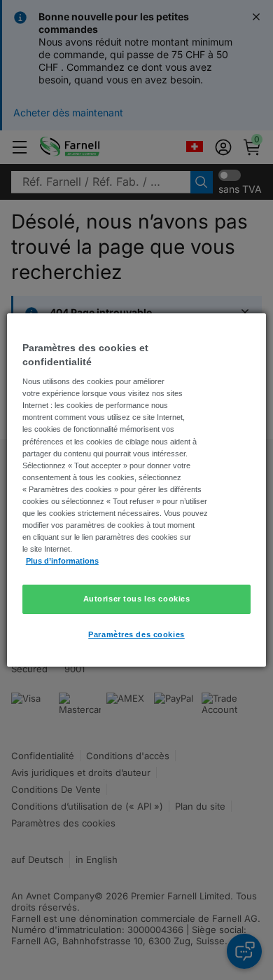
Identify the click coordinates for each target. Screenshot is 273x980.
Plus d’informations (62, 561)
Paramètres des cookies (136, 634)
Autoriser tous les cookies (136, 598)
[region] (137, 490)
